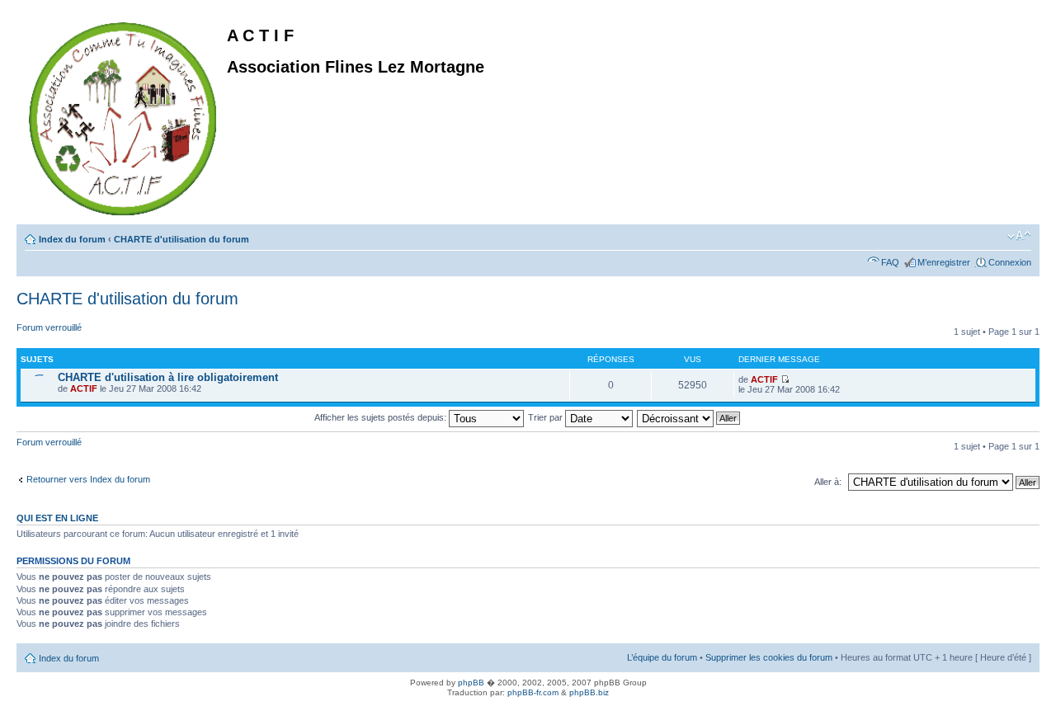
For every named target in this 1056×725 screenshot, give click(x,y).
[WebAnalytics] (33, 710)
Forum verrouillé (49, 327)
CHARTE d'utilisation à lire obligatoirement (168, 377)
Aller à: (828, 482)
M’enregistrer (943, 262)
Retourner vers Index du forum (88, 479)
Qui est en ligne (57, 518)
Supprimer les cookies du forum (768, 657)
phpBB (471, 682)
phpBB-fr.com (533, 692)
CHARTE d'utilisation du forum (181, 239)
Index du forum (72, 239)
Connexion (1009, 262)
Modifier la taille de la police (1019, 235)
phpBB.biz (589, 692)
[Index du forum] (124, 115)
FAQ (890, 262)
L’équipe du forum (662, 657)
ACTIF (83, 388)
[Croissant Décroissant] (689, 417)
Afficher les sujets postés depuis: (381, 417)
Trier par (546, 417)
